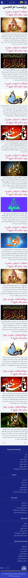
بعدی (3, 443)
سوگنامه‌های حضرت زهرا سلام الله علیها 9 (15, 300)
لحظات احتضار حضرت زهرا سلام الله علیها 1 (16, 264)
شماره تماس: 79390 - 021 (14, 576)
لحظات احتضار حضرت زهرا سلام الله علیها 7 (16, 49)
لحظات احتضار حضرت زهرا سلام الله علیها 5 (16, 121)
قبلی (25, 443)
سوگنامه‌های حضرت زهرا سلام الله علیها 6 (15, 408)
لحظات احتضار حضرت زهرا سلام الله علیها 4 (16, 157)
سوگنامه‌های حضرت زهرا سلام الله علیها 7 (15, 372)
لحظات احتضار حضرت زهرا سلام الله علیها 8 (16, 13)
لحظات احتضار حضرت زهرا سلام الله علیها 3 (16, 193)
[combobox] (9, 2)
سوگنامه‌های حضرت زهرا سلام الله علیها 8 (15, 336)
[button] (25, 2)
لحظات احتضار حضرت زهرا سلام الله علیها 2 (16, 228)
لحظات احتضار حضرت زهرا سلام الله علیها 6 (16, 85)
